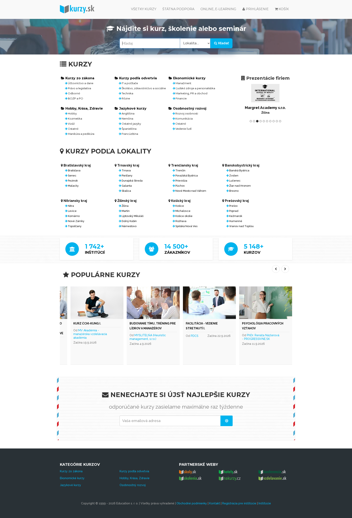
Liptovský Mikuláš (132, 216)
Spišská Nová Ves (186, 226)
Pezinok (73, 180)
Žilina (125, 205)
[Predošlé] (276, 269)
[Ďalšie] (285, 269)
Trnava (126, 170)
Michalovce (182, 210)
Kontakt (214, 503)
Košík (284, 9)
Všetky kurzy (143, 9)
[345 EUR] (153, 302)
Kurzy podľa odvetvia (134, 471)
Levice (72, 210)
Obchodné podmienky (191, 503)
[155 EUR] (96, 302)
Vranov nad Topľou (241, 226)
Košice (179, 205)
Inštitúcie (264, 503)
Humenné (235, 221)
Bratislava (74, 170)
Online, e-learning (218, 9)
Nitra (71, 205)
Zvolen (233, 175)
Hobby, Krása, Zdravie (135, 478)
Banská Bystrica (239, 170)
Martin (126, 210)
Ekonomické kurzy (72, 478)
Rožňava (180, 221)
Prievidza (181, 180)
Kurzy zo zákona (71, 471)
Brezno (234, 190)
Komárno (74, 216)
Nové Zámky (76, 221)
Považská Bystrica (186, 175)
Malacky (73, 185)
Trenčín (180, 170)
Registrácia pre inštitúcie (239, 503)
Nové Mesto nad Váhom (190, 190)
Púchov (180, 185)
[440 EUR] (265, 302)
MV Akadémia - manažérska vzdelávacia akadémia (90, 334)
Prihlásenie (257, 9)
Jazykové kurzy (70, 485)
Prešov (233, 205)
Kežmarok (235, 216)
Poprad (233, 210)
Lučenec (235, 180)
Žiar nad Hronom (240, 185)
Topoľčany (74, 226)
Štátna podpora (178, 9)
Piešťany (127, 175)
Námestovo (129, 226)
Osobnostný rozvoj (133, 485)
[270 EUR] (209, 302)
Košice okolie (183, 216)
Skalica (126, 190)
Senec (72, 175)
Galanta (127, 185)
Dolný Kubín (129, 221)
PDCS (194, 335)
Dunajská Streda (132, 180)
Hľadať (223, 43)
